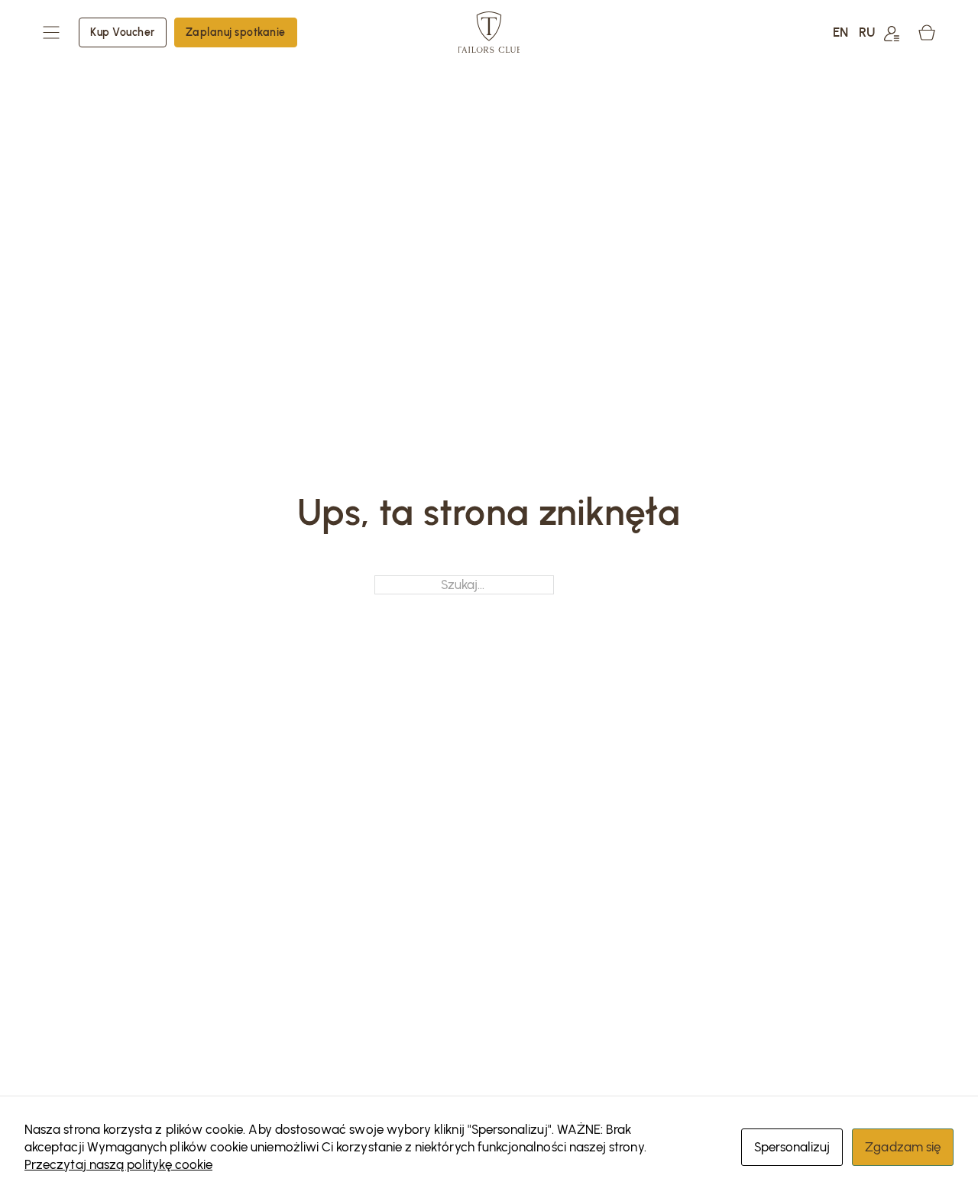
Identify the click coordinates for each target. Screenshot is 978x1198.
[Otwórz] (51, 32)
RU (867, 32)
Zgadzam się (903, 1146)
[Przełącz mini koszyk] (926, 32)
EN (840, 32)
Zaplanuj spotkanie (236, 32)
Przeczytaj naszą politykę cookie (118, 1164)
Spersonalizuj (792, 1146)
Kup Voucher (122, 32)
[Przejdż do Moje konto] (891, 32)
